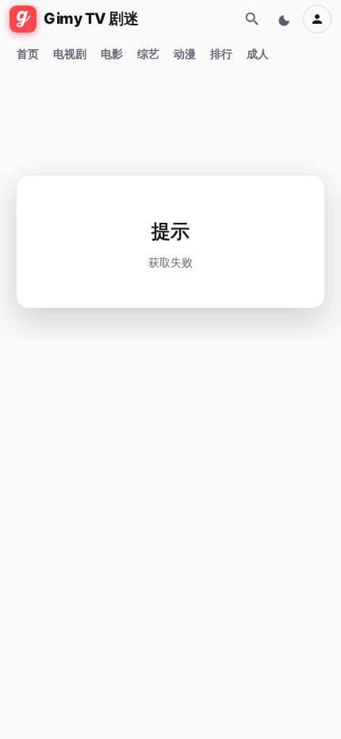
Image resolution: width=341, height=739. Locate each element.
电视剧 (69, 53)
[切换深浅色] (285, 19)
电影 (112, 53)
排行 (221, 53)
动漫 (185, 53)
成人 (258, 53)
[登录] (317, 19)
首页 (28, 53)
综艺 (148, 53)
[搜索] (252, 19)
